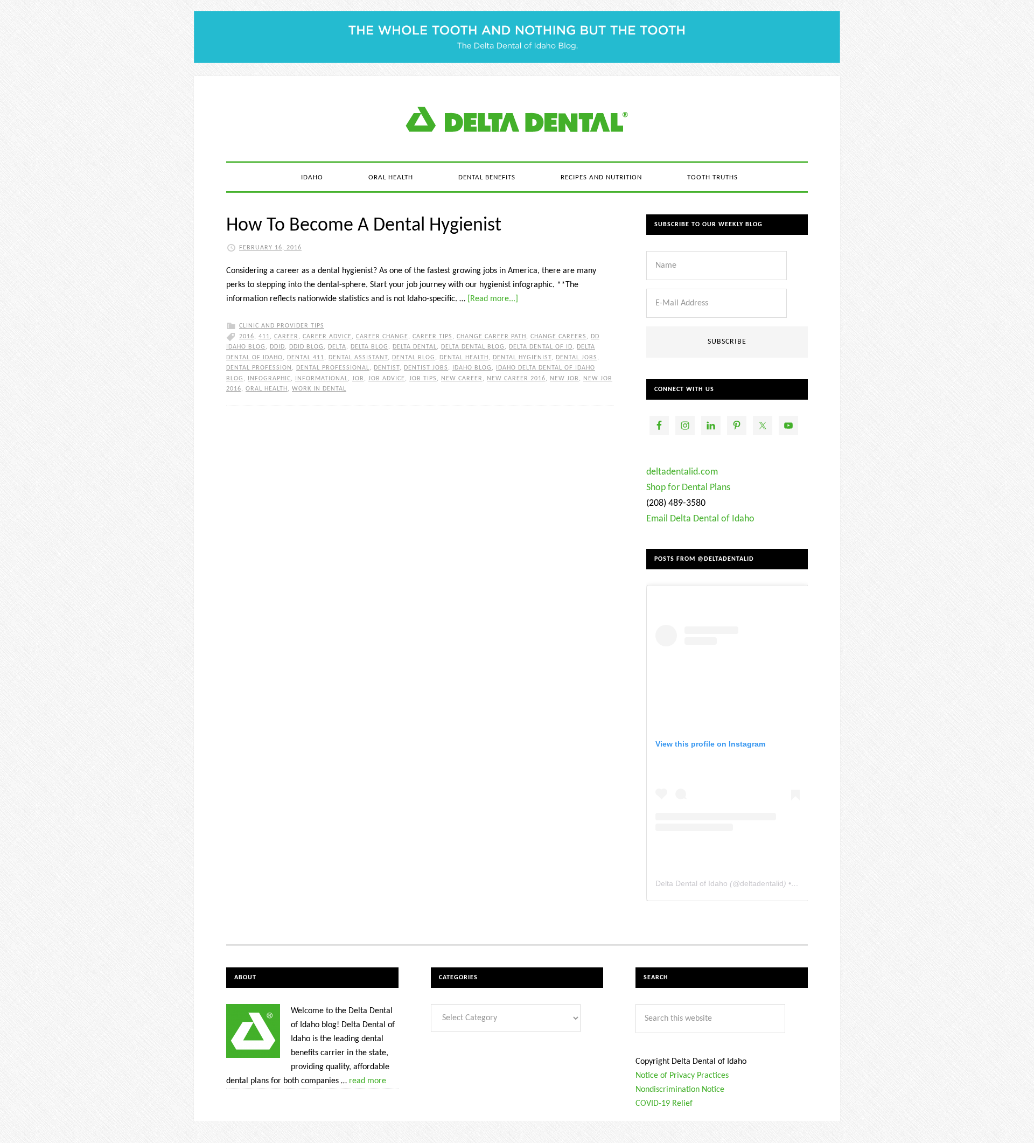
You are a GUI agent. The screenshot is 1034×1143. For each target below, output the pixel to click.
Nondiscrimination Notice (679, 1089)
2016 (246, 336)
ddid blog (306, 347)
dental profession (259, 368)
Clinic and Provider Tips (281, 326)
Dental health (463, 357)
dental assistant (358, 357)
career (286, 336)
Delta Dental (415, 347)
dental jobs (576, 357)
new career (462, 378)
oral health (267, 389)
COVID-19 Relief (664, 1103)
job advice (386, 378)
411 (264, 336)
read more (367, 1081)
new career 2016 (516, 378)
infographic (269, 378)
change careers (558, 336)
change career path (491, 336)
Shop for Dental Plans (688, 488)
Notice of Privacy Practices (682, 1075)
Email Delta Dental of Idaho (700, 519)
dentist (387, 368)
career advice (327, 336)
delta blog (369, 347)
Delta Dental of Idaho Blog (517, 118)
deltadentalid (762, 883)
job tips (423, 378)
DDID (277, 347)
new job (564, 378)
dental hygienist (522, 357)
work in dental (319, 389)
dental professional (332, 368)
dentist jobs (426, 368)
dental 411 (305, 357)
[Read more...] (492, 299)
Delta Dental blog (473, 347)
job (358, 378)
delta (337, 347)
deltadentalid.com (682, 472)
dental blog (413, 357)
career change (382, 336)
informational (321, 378)
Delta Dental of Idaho (691, 883)
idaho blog (472, 368)
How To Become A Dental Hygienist (363, 225)
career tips (432, 336)
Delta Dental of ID (540, 347)
